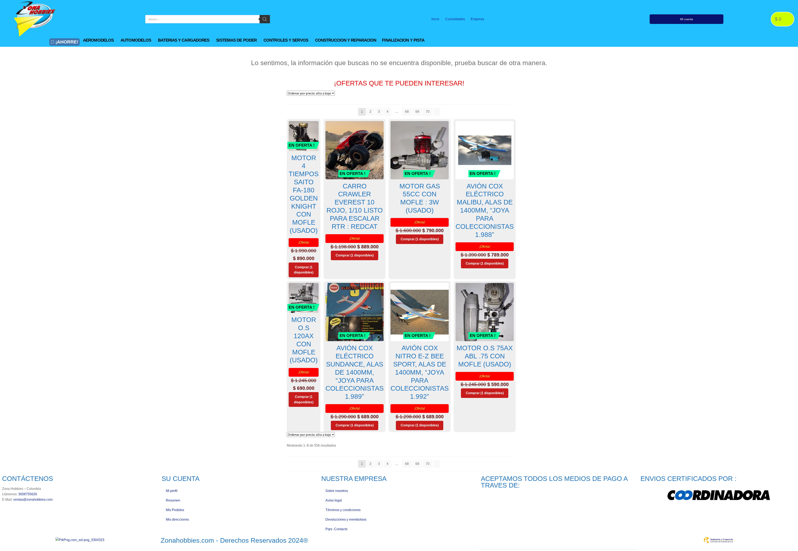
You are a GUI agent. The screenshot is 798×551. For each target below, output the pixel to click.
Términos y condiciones (343, 510)
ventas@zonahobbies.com (33, 499)
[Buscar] (265, 19)
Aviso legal (333, 500)
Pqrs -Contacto (336, 529)
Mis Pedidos (175, 510)
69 (417, 111)
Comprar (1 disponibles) (303, 269)
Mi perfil (171, 491)
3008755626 (27, 494)
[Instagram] (590, 19)
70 (428, 111)
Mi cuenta (686, 19)
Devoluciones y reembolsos (345, 519)
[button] (100, 40)
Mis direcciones (177, 519)
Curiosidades (455, 19)
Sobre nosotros (336, 491)
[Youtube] (599, 19)
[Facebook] (582, 19)
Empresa (477, 19)
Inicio (435, 19)
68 (407, 111)
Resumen (173, 500)
